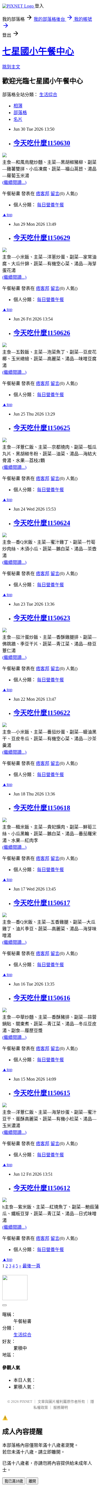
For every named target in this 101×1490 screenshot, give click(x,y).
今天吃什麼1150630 (41, 143)
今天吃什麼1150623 (41, 618)
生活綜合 (48, 94)
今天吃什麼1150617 (41, 903)
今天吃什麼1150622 (41, 712)
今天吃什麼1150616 (41, 998)
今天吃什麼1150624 (41, 523)
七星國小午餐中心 (38, 51)
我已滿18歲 (13, 1481)
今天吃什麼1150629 (41, 237)
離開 (32, 1481)
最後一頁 (31, 1265)
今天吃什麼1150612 (41, 1188)
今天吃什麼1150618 (41, 807)
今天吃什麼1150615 (41, 1093)
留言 (54, 193)
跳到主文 (11, 66)
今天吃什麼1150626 (41, 332)
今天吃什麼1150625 (41, 428)
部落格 (20, 112)
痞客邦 (42, 193)
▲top (7, 214)
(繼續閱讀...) (14, 182)
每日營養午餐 (50, 204)
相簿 (17, 105)
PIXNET (26, 1401)
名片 (17, 119)
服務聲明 (60, 1407)
